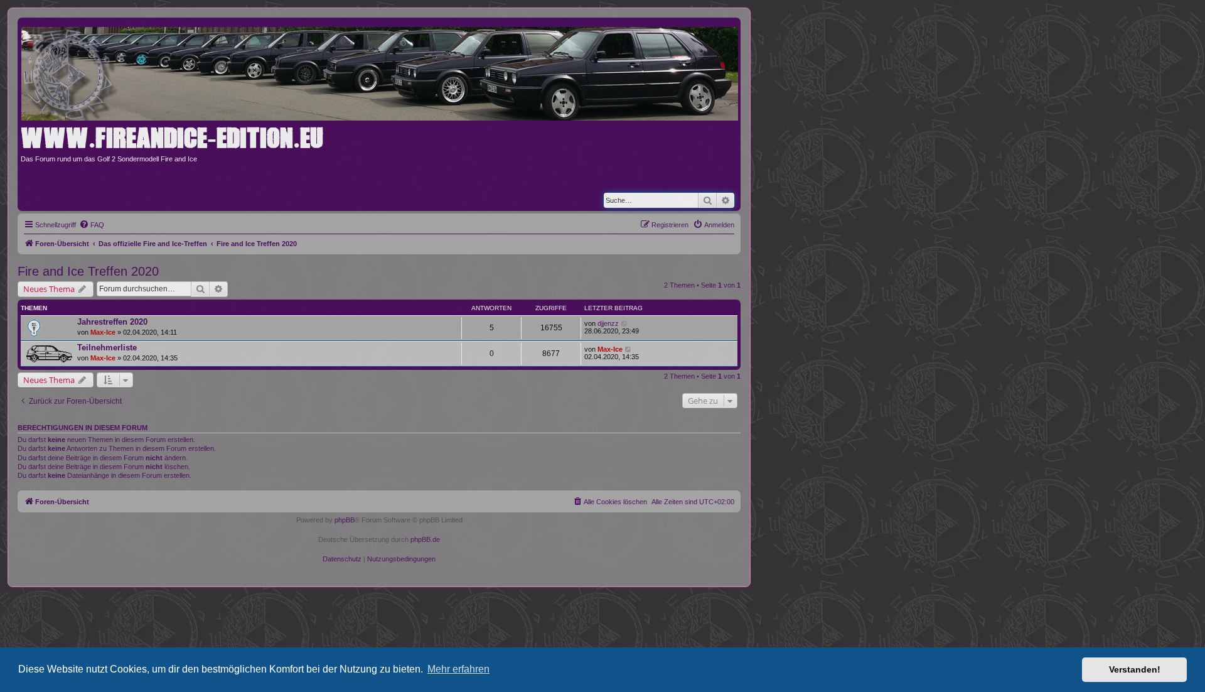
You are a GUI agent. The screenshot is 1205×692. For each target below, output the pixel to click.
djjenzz (608, 323)
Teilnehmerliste (107, 347)
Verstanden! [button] (1134, 669)
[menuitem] (91, 224)
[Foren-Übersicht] (383, 71)
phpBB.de (425, 539)
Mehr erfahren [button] (458, 669)
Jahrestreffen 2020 (112, 322)
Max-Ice (102, 332)
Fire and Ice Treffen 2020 (88, 271)
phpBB (345, 520)
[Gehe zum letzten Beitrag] (625, 323)
